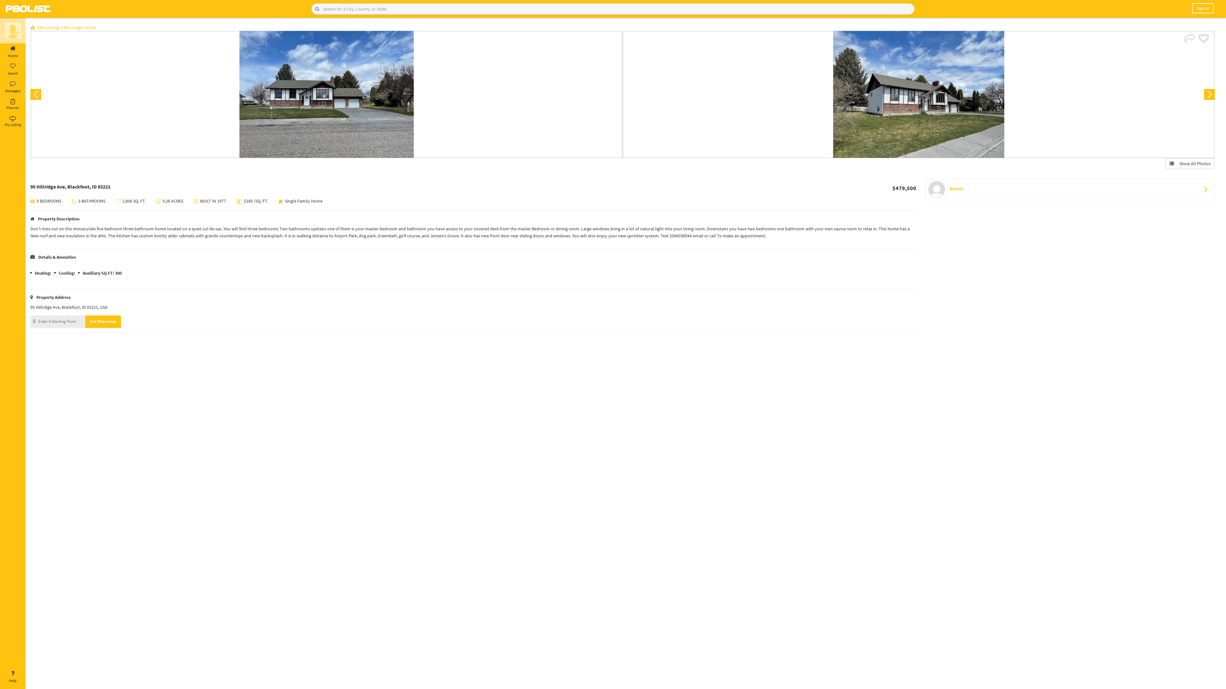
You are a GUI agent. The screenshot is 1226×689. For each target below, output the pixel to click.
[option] (326, 94)
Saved (13, 73)
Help (13, 680)
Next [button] (1209, 94)
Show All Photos (1194, 164)
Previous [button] (35, 94)
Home (13, 55)
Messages (12, 90)
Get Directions (103, 321)
